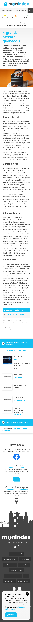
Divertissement (25, 559)
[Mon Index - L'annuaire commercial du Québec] (18, 3)
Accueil (6, 23)
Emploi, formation (10, 565)
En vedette (5, 18)
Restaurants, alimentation (13, 576)
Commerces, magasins (10, 559)
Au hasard (27, 18)
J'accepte (11, 614)
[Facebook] (18, 546)
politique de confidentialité (15, 608)
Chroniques (23, 23)
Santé (25, 576)
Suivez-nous (16, 18)
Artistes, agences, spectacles (15, 314)
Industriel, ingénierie (16, 570)
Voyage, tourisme (23, 581)
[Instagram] (15, 546)
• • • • (16, 351)
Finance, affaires (23, 565)
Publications (14, 23)
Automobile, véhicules (16, 554)
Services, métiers (10, 581)
